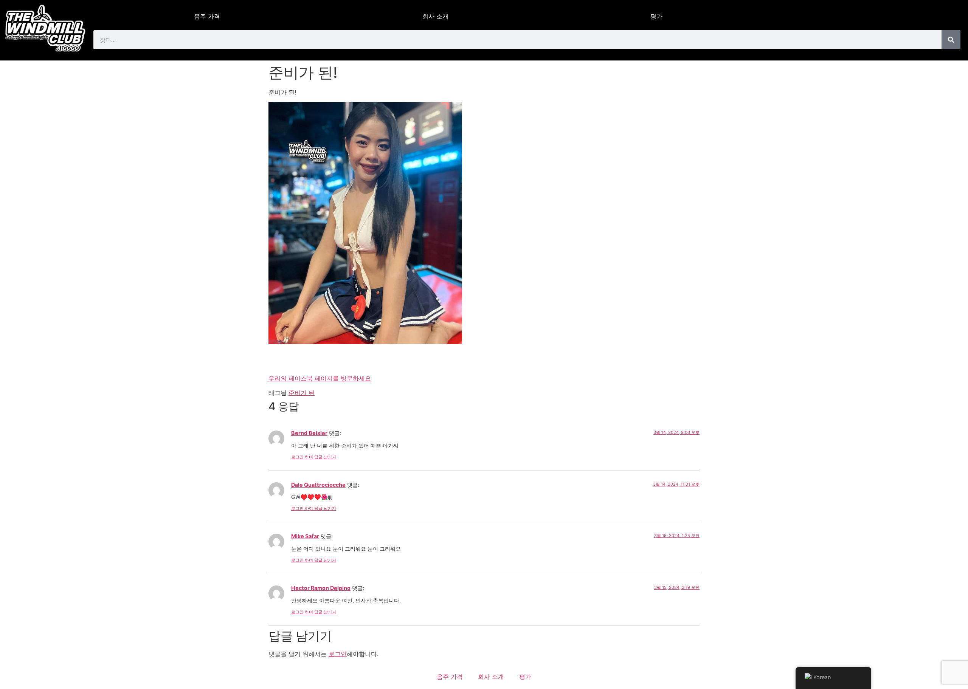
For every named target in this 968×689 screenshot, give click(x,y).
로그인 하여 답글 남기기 (313, 457)
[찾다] (951, 39)
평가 (656, 16)
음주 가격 (207, 16)
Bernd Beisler (309, 433)
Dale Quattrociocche (318, 485)
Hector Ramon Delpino (321, 588)
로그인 (338, 654)
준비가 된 (302, 392)
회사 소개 (435, 16)
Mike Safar (305, 536)
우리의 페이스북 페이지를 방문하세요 (319, 378)
